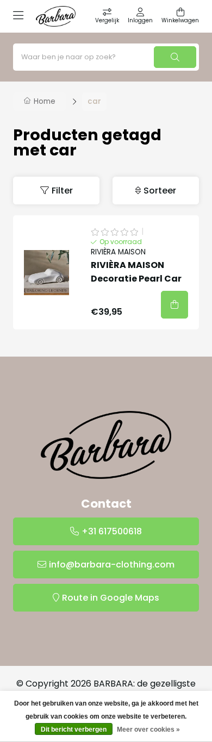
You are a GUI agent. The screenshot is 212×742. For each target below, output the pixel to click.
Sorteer (160, 190)
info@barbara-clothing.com (111, 564)
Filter (62, 190)
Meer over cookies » (148, 729)
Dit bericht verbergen (74, 729)
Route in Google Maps (110, 597)
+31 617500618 (112, 531)
